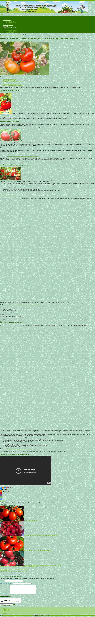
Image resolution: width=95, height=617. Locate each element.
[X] (8, 487)
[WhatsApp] (12, 487)
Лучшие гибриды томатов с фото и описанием (11, 35)
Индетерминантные (4, 566)
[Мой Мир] (5, 487)
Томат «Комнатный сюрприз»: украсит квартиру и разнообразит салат (24, 304)
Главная (5, 18)
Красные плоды (13, 566)
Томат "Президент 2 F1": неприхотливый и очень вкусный (37, 550)
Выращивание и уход (8, 23)
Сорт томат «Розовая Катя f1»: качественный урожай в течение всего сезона (42, 565)
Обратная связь (6, 609)
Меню (1, 14)
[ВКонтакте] (1, 487)
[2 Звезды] (8, 502)
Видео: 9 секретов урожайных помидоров (13, 85)
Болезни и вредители (8, 25)
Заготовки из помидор (11, 30)
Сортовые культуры (10, 21)
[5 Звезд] (25, 502)
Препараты (5, 26)
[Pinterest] (7, 487)
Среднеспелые (33, 566)
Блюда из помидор (10, 32)
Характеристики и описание (9, 80)
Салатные (27, 566)
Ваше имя (2, 581)
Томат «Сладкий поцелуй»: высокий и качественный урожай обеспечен (41, 535)
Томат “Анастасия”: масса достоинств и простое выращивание (22, 156)
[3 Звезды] (14, 502)
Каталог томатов (7, 20)
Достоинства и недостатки (9, 82)
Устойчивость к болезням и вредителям (12, 81)
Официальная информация (9, 79)
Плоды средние (21, 566)
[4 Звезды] (20, 502)
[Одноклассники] (3, 487)
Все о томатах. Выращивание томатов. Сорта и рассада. (18, 615)
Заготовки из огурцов (11, 31)
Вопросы (5, 611)
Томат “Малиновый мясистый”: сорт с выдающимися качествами (14, 571)
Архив (4, 613)
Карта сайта (6, 610)
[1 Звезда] (2, 502)
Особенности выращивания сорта (11, 84)
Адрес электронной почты (6, 583)
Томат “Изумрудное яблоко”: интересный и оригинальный (21, 448)
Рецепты (5, 28)
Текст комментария (4, 593)
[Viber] (10, 487)
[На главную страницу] (47, 7)
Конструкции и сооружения (9, 27)
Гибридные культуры (11, 22)
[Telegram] (14, 487)
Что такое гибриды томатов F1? (31, 520)
